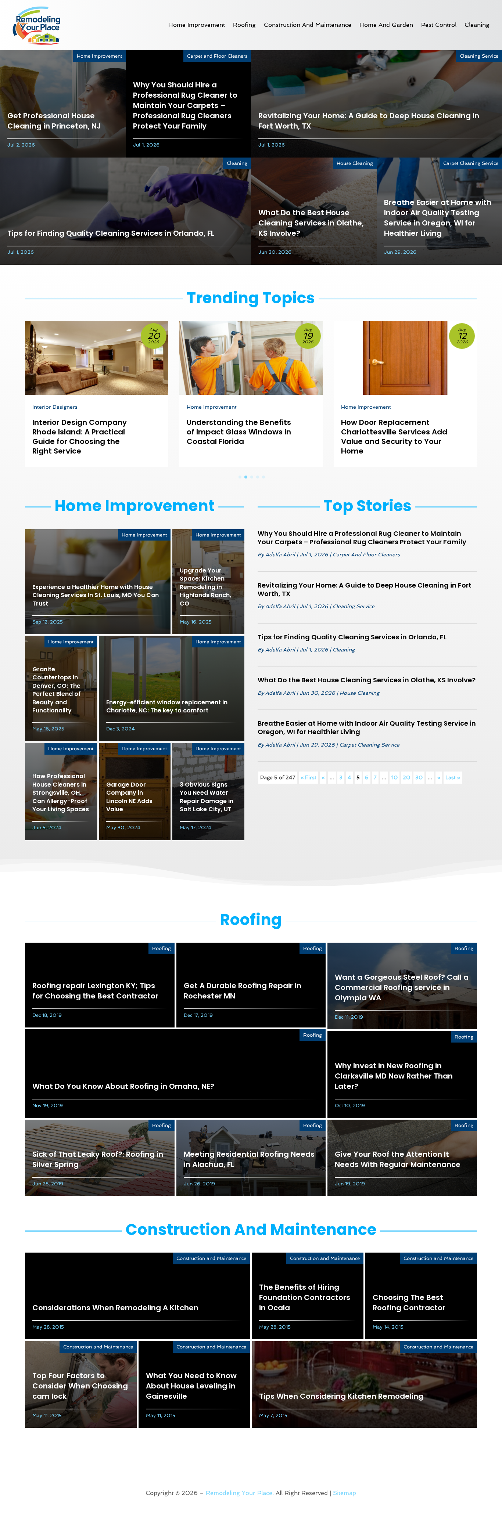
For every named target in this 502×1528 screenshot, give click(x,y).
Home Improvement (196, 24)
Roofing (244, 24)
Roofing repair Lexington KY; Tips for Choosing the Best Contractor (95, 990)
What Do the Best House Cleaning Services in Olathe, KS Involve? (311, 222)
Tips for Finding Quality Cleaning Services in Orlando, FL (110, 233)
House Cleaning (355, 163)
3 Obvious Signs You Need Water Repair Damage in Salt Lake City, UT (206, 796)
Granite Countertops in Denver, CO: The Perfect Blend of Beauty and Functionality (56, 690)
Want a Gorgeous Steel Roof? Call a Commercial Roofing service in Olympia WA (402, 987)
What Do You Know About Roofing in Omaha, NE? (123, 1086)
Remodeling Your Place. (240, 1492)
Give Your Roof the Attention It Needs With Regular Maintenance (397, 1159)
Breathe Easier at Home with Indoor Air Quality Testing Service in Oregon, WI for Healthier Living (437, 217)
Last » (452, 777)
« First (308, 777)
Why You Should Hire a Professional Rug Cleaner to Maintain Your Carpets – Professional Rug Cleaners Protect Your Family (185, 105)
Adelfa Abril (280, 554)
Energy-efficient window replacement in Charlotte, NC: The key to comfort (166, 706)
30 (419, 777)
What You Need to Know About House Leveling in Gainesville (191, 1385)
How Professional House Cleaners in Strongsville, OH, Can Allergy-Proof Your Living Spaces (60, 792)
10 (394, 777)
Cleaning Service (479, 56)
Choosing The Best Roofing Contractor (409, 1302)
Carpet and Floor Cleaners (217, 56)
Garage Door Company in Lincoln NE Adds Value (129, 796)
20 (406, 777)
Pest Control (438, 24)
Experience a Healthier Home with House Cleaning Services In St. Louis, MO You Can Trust (95, 595)
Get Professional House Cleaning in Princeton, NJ (54, 121)
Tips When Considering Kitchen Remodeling (341, 1396)
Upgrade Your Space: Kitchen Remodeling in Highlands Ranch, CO (205, 587)
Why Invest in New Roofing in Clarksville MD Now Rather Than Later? (394, 1076)
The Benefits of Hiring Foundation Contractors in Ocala (304, 1297)
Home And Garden (386, 24)
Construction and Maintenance (307, 24)
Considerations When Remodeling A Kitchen (115, 1308)
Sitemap (344, 1492)
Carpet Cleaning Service (470, 163)
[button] (240, 477)
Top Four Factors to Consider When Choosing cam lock (80, 1385)
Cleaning (477, 24)
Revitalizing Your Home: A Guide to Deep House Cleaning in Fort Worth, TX (364, 589)
